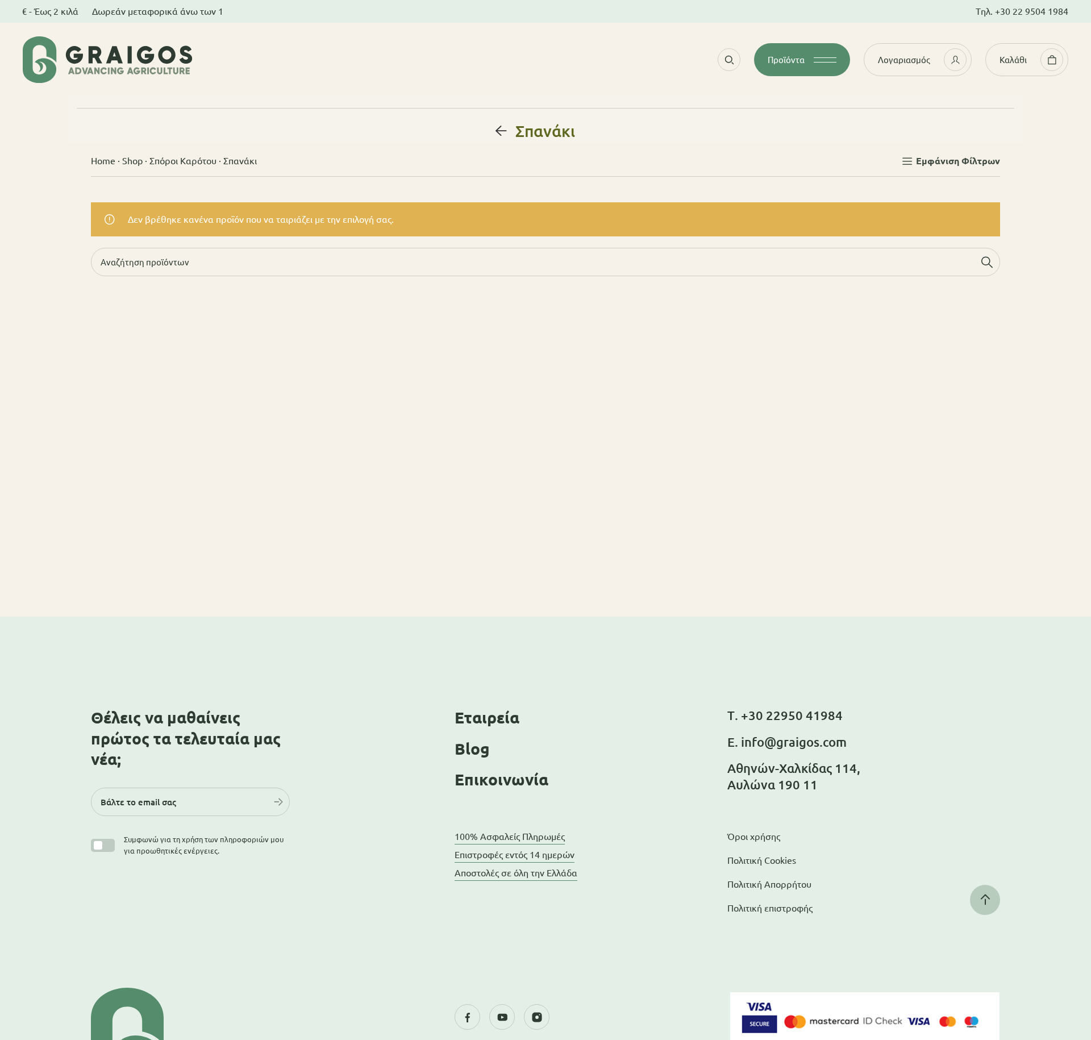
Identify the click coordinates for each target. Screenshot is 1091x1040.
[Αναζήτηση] (987, 262)
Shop (132, 161)
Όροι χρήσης (753, 836)
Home (103, 161)
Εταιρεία (487, 717)
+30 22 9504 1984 (1031, 11)
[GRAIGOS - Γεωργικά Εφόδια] (176, 59)
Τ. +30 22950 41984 (785, 715)
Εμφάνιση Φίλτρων (958, 161)
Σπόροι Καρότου (182, 161)
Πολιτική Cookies (761, 860)
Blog (472, 749)
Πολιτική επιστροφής (770, 908)
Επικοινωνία (501, 779)
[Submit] (278, 802)
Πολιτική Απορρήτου (769, 884)
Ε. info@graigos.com (787, 742)
